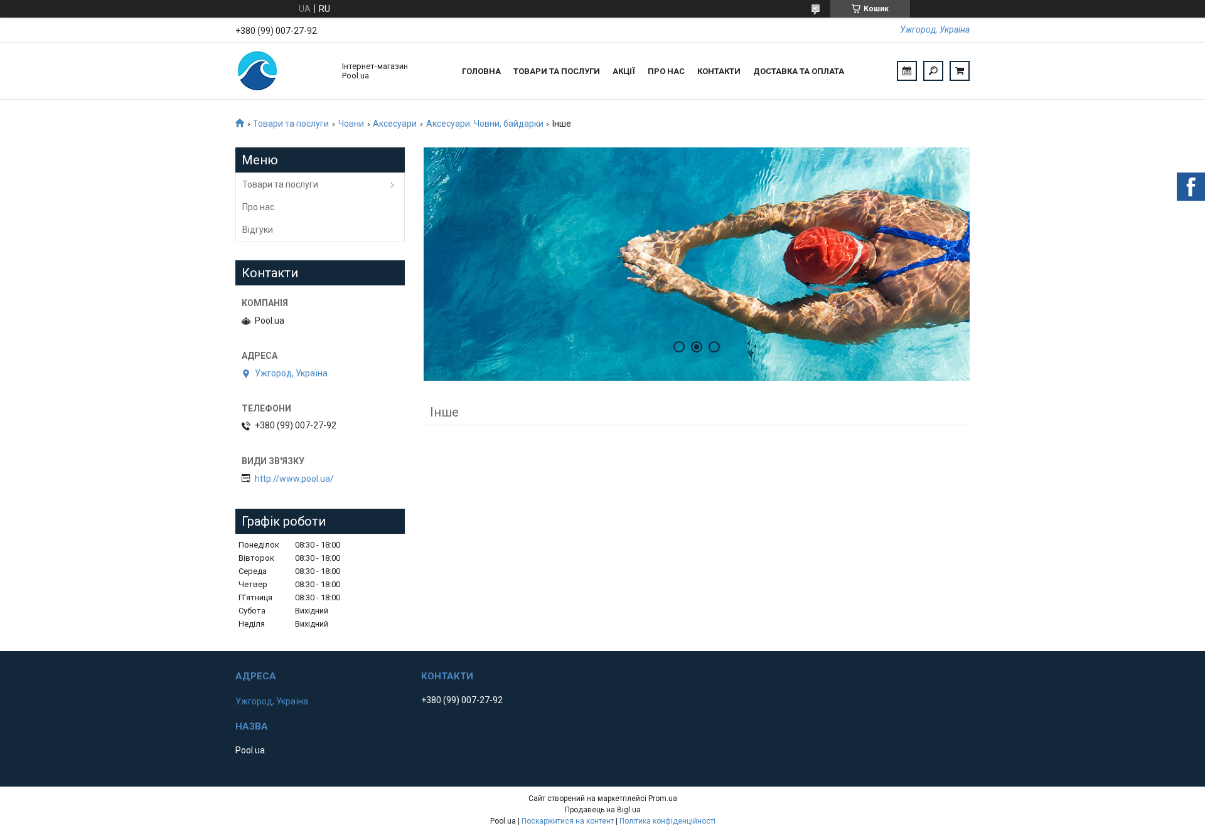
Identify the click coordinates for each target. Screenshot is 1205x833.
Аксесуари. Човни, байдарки (485, 124)
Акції (624, 71)
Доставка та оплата (798, 71)
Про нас (666, 71)
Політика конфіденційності (667, 821)
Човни (351, 124)
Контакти (719, 71)
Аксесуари (395, 124)
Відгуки (257, 230)
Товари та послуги (556, 71)
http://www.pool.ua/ (294, 479)
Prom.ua (662, 798)
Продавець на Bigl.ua (603, 809)
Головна (481, 71)
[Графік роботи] (907, 71)
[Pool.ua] (282, 71)
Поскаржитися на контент (568, 821)
